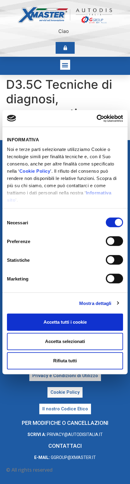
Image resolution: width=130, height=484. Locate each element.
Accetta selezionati (65, 341)
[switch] (114, 241)
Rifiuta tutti (65, 360)
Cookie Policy (34, 170)
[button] (65, 65)
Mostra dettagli (95, 303)
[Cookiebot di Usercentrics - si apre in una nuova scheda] (96, 118)
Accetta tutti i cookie (65, 322)
